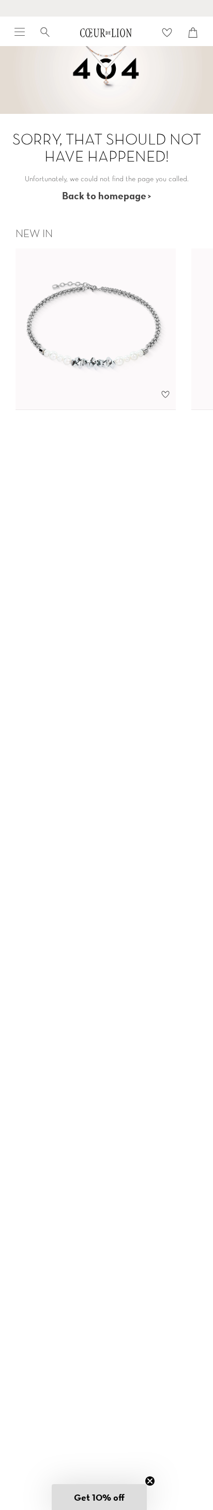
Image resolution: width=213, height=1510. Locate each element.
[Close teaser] (150, 1481)
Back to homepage (104, 195)
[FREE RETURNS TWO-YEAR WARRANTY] (106, 8)
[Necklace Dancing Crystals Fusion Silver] (96, 328)
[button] (99, 1497)
